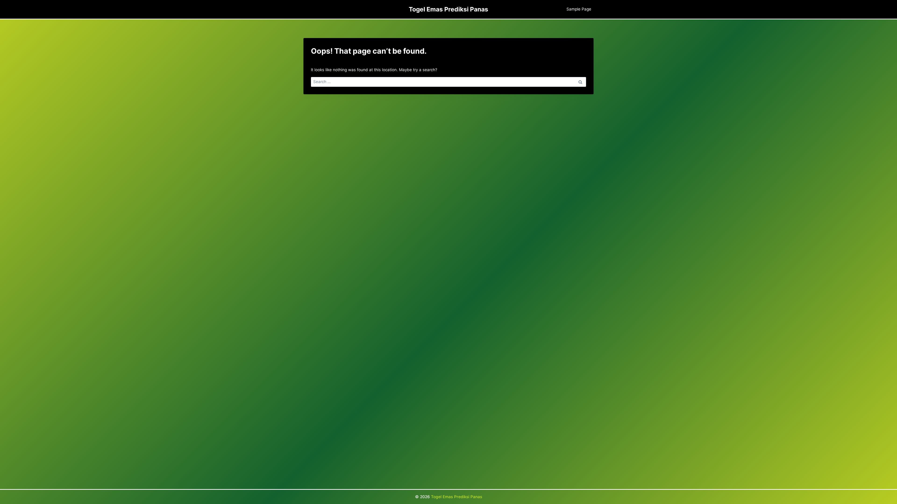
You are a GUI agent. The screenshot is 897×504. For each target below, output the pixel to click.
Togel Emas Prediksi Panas (456, 496)
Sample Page (578, 9)
